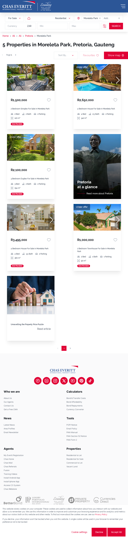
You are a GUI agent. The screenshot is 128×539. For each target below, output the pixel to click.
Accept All (116, 532)
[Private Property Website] (79, 500)
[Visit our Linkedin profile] (46, 381)
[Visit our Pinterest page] (81, 381)
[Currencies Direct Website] (104, 500)
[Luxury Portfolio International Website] (37, 500)
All (13, 36)
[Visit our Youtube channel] (72, 381)
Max (74, 26)
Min (41, 26)
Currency (12, 26)
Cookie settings (79, 532)
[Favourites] (49, 100)
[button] (100, 18)
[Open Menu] (123, 6)
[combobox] (116, 18)
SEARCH (116, 26)
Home (5, 36)
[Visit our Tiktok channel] (90, 381)
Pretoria (29, 36)
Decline (99, 532)
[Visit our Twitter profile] (64, 381)
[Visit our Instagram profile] (55, 381)
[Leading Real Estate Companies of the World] (46, 6)
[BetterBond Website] (13, 500)
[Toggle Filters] (104, 26)
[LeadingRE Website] (58, 500)
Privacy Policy (101, 514)
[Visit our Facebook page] (38, 381)
